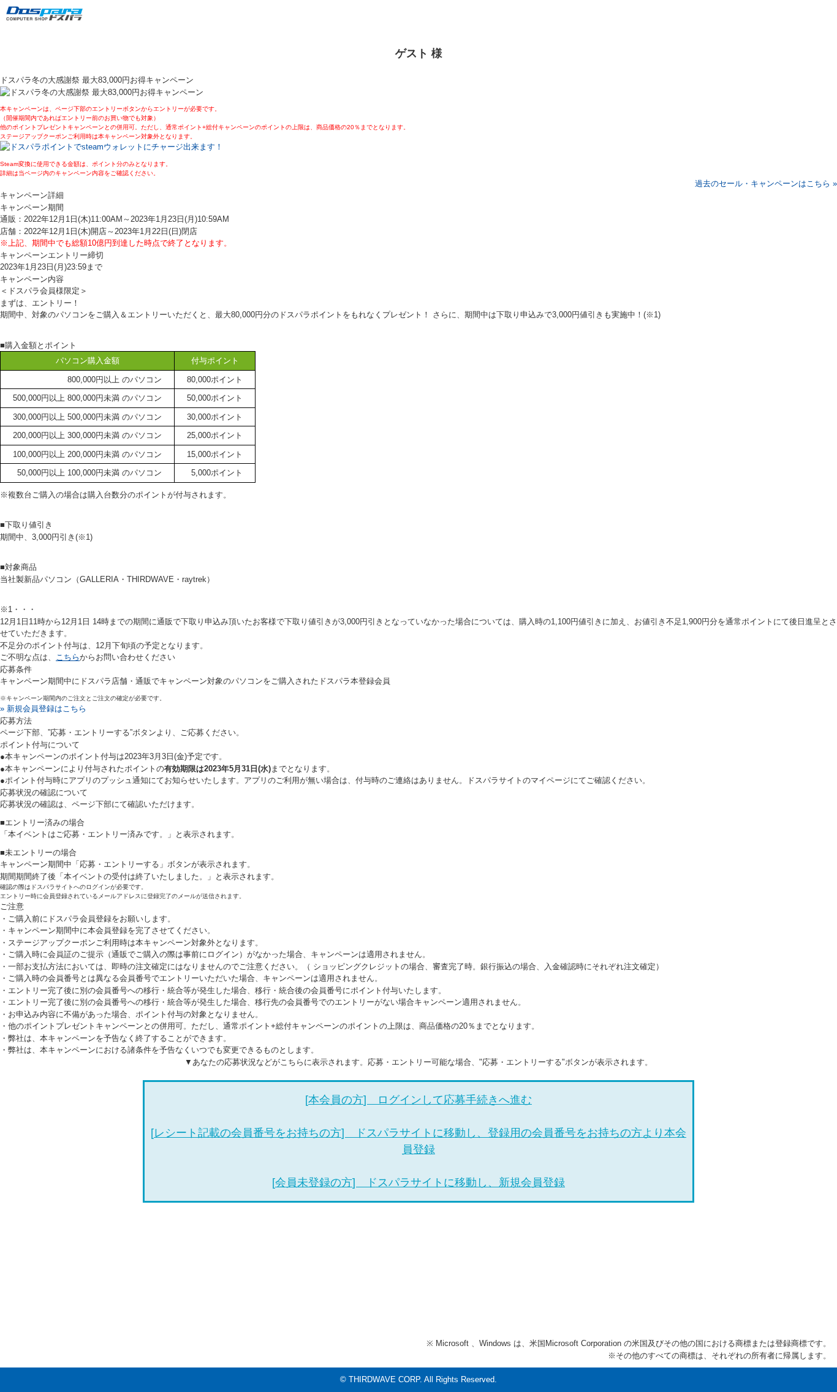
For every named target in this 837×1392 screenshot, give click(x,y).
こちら (68, 657)
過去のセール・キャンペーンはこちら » (766, 183)
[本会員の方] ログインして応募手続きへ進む (418, 1100)
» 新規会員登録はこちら (43, 708)
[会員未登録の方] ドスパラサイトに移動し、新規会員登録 (418, 1182)
